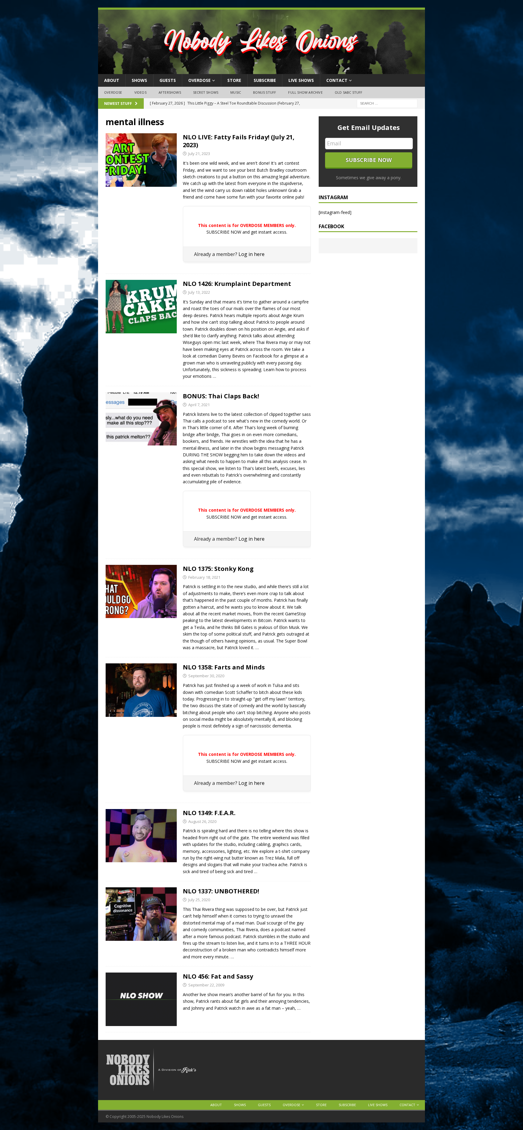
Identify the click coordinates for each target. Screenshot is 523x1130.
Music (235, 92)
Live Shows (301, 80)
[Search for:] (387, 103)
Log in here (251, 254)
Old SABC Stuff (349, 92)
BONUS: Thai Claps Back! (221, 396)
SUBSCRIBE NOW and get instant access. (246, 232)
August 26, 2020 (202, 821)
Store (234, 80)
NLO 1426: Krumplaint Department (237, 284)
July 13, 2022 (199, 292)
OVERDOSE (199, 80)
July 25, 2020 (199, 899)
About (111, 80)
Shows (139, 80)
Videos (140, 92)
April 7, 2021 (199, 404)
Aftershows (170, 92)
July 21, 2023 (199, 153)
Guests (168, 80)
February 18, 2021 (204, 577)
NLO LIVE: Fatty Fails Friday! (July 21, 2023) (238, 141)
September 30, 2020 (206, 675)
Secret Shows (205, 92)
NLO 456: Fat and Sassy (218, 976)
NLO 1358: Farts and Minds (224, 667)
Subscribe (265, 80)
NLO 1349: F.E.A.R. (209, 813)
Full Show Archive (305, 92)
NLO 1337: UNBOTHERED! (221, 891)
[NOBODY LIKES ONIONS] (261, 70)
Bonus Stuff (264, 92)
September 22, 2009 (206, 985)
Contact (336, 80)
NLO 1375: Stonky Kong (218, 569)
